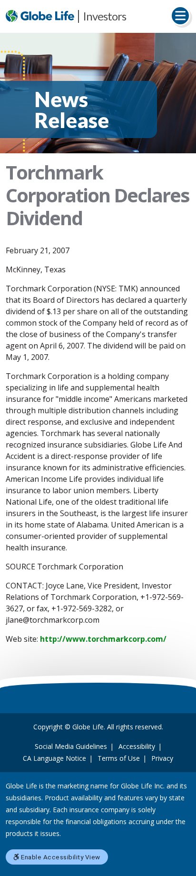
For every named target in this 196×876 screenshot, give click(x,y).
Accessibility (136, 746)
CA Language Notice (54, 758)
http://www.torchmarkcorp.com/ (103, 639)
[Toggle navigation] (180, 16)
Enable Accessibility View (60, 857)
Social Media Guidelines (71, 746)
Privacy (162, 758)
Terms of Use (119, 758)
